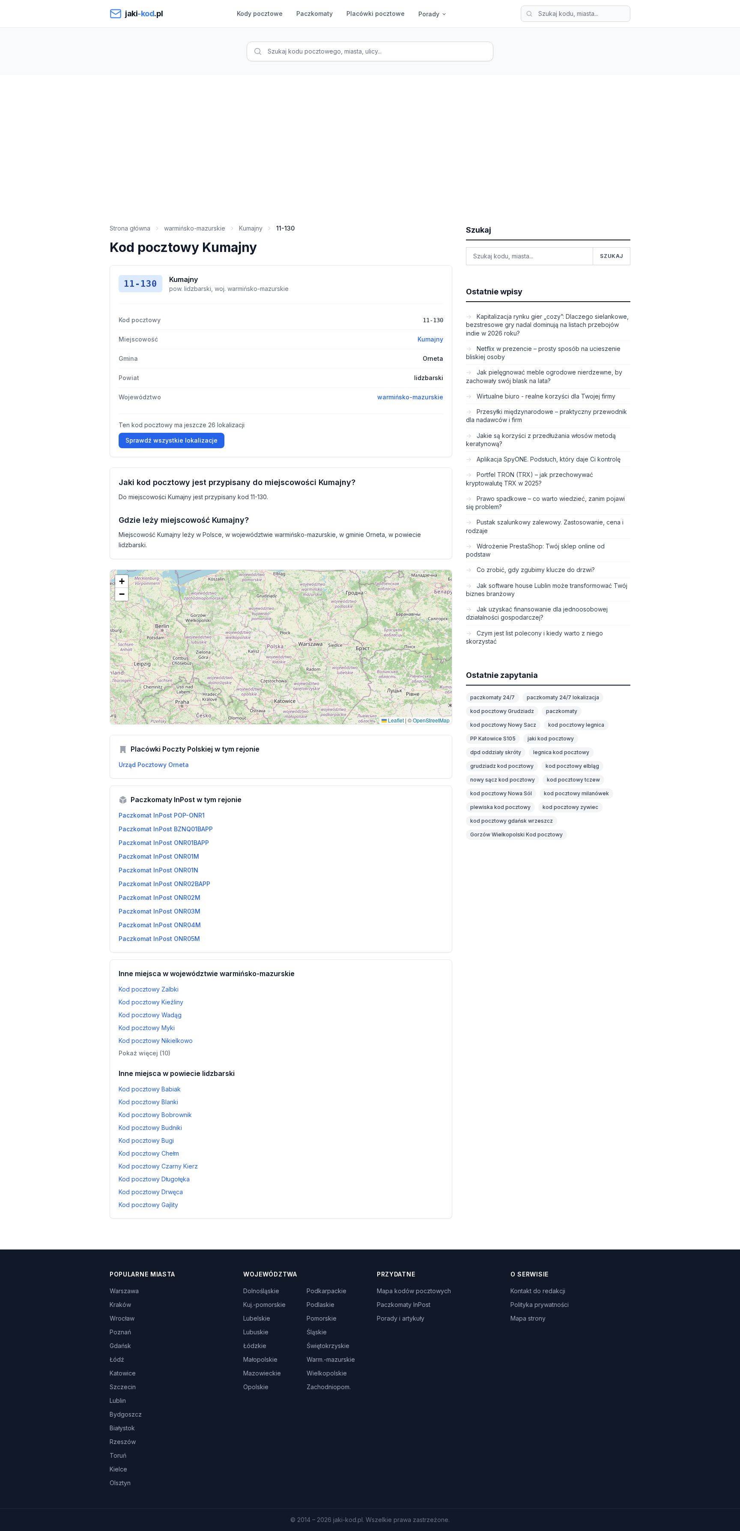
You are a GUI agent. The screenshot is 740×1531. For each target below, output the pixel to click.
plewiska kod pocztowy (500, 807)
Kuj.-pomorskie (264, 1304)
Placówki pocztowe (375, 13)
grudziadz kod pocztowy (502, 766)
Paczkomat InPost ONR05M (159, 938)
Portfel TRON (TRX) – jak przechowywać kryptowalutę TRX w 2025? (529, 478)
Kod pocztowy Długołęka (154, 1179)
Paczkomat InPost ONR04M (160, 925)
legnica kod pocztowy (561, 752)
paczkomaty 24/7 (492, 697)
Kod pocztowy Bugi (146, 1140)
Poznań (120, 1332)
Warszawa (124, 1290)
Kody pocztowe (260, 13)
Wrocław (122, 1318)
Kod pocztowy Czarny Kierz (158, 1166)
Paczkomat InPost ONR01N (158, 870)
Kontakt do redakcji (537, 1290)
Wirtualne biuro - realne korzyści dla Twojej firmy (545, 396)
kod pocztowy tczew (573, 779)
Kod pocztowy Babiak (150, 1089)
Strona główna (130, 228)
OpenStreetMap (431, 720)
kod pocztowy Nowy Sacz (503, 725)
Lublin (118, 1400)
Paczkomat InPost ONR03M (159, 911)
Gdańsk (120, 1345)
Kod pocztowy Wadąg (150, 1015)
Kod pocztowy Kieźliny (151, 1002)
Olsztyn (120, 1482)
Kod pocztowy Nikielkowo (156, 1040)
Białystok (122, 1428)
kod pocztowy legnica (576, 725)
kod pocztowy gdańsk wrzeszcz (511, 821)
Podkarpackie (326, 1290)
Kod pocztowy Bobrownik (155, 1114)
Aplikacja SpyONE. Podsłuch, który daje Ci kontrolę (548, 459)
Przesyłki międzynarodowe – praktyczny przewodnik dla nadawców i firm (546, 415)
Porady (428, 14)
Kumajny (251, 228)
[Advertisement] (370, 139)
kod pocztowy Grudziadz (502, 711)
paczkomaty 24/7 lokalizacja (563, 697)
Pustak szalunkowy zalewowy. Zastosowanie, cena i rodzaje (545, 526)
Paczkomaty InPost (403, 1304)
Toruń (118, 1455)
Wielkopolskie (327, 1373)
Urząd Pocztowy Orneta (154, 764)
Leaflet (395, 720)
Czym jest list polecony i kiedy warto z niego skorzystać (534, 637)
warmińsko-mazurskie (194, 228)
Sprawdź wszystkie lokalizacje (171, 440)
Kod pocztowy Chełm (149, 1153)
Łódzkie (254, 1345)
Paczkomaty (314, 13)
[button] (121, 581)
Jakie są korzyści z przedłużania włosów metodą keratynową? (541, 439)
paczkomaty (561, 711)
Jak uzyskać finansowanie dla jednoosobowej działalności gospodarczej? (537, 613)
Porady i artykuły (400, 1318)
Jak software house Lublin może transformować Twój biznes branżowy (546, 589)
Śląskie (317, 1332)
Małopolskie (260, 1359)
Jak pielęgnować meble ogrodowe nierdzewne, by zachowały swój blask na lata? (544, 376)
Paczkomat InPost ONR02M (159, 897)
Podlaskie (320, 1304)
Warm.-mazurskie (331, 1359)
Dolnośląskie (261, 1290)
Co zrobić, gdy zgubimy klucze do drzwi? (535, 569)
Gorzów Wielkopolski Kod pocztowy (516, 834)
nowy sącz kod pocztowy (502, 779)
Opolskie (256, 1386)
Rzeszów (123, 1441)
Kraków (120, 1304)
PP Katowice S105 (493, 738)
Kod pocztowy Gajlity (148, 1204)
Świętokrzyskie (328, 1345)
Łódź (117, 1359)
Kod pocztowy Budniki (150, 1127)
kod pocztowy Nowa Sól (501, 793)
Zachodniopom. (329, 1386)
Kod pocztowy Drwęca (151, 1191)
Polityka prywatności (539, 1304)
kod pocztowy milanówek (576, 793)
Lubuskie (256, 1332)
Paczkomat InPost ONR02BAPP (164, 883)
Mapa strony (528, 1318)
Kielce (118, 1469)
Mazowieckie (262, 1373)
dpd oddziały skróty (495, 752)
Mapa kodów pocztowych (414, 1290)
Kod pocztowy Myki (147, 1027)
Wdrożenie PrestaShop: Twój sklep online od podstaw (535, 550)
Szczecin (123, 1386)
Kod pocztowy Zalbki (149, 989)
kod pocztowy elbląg (572, 766)
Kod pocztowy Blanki (148, 1102)
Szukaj (611, 256)
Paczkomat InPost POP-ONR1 (162, 815)
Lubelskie (256, 1318)
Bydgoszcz (126, 1414)
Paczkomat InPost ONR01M (159, 856)
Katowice (123, 1373)
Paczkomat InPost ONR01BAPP (164, 842)
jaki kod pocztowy (551, 738)
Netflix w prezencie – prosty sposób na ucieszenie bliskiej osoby (543, 352)
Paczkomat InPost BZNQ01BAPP (166, 829)
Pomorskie (322, 1318)
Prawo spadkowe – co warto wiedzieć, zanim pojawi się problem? (545, 502)
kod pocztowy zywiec (570, 807)
